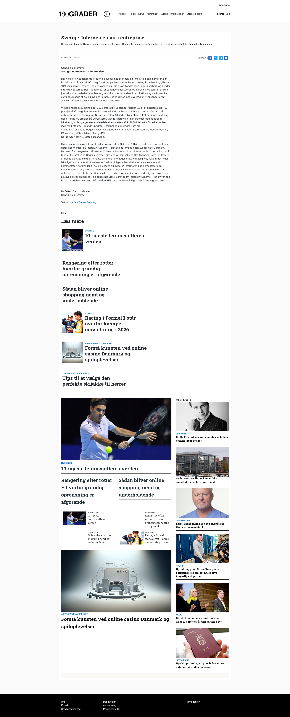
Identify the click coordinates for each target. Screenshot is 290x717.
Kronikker (181, 434)
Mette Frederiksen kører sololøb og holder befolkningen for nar (202, 438)
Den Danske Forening (85, 202)
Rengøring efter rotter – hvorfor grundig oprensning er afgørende (91, 268)
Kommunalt (152, 13)
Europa (164, 13)
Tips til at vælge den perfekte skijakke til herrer (94, 381)
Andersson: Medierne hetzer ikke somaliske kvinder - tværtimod (196, 480)
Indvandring (182, 660)
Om (63, 701)
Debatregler (109, 701)
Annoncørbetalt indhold (98, 343)
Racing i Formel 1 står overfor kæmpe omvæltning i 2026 (110, 323)
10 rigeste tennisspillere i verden (114, 238)
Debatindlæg (183, 520)
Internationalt (177, 13)
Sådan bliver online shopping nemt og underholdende (85, 294)
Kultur (141, 13)
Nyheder (122, 13)
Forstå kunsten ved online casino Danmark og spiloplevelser (116, 353)
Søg (228, 13)
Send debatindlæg (71, 709)
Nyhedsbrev (224, 5)
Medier (179, 615)
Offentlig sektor (195, 13)
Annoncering (109, 705)
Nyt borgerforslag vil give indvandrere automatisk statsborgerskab (200, 665)
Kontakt (65, 705)
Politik (132, 13)
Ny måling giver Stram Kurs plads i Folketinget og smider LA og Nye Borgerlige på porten (198, 572)
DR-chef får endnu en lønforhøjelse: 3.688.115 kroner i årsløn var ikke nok (199, 619)
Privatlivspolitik (111, 709)
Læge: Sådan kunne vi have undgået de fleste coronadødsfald (200, 525)
